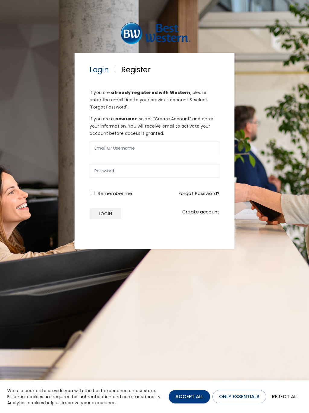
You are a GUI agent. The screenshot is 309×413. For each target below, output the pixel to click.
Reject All (285, 396)
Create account (200, 212)
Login (105, 214)
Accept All (189, 396)
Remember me (115, 193)
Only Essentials (239, 396)
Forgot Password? (199, 193)
